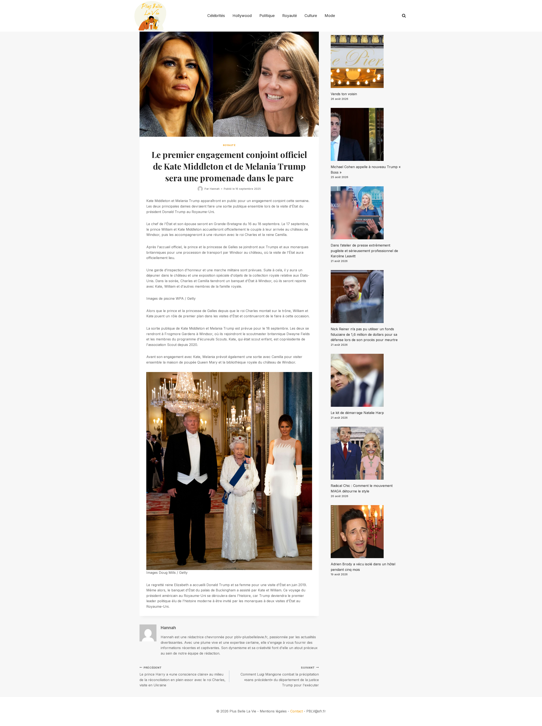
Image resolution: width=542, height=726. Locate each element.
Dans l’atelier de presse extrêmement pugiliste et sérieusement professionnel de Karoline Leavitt (364, 250)
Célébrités (216, 15)
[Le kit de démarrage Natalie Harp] (366, 380)
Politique (267, 15)
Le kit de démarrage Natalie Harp (357, 413)
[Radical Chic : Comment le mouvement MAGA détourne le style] (366, 453)
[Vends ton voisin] (366, 61)
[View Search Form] (404, 16)
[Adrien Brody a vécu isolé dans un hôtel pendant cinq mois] (366, 531)
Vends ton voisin (344, 94)
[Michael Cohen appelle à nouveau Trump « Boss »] (366, 134)
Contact (296, 711)
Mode (330, 15)
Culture (310, 15)
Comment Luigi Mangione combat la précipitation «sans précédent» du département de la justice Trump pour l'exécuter (280, 676)
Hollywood (242, 15)
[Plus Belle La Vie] (150, 16)
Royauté (289, 15)
